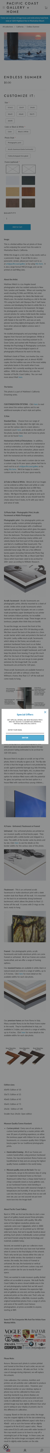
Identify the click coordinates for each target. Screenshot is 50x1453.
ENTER (25, 737)
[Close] (45, 712)
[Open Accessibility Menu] (6, 1447)
